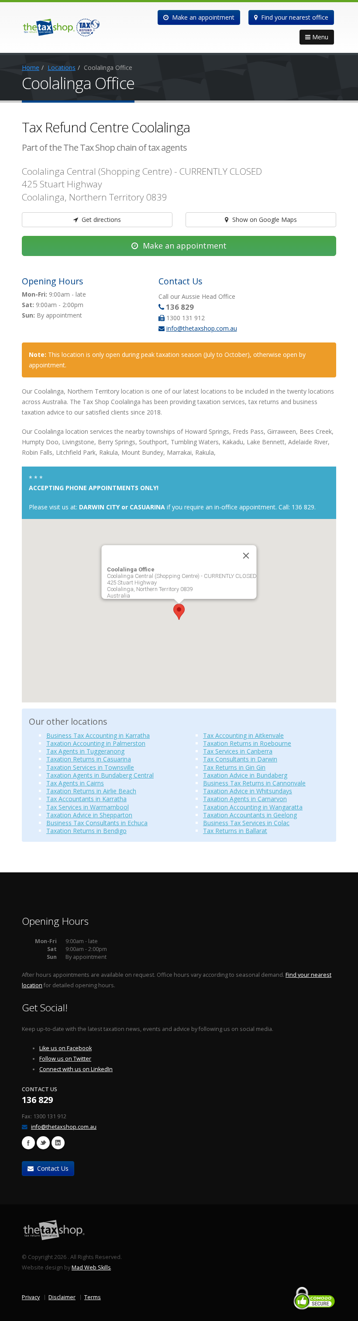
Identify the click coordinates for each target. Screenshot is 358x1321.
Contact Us (52, 1168)
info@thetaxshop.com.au (201, 328)
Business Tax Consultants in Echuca (97, 823)
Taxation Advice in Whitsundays (247, 791)
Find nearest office (293, 17)
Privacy (31, 1297)
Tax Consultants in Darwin (240, 759)
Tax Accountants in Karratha (86, 799)
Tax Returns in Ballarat (235, 830)
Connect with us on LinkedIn (76, 1069)
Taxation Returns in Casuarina (88, 759)
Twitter (43, 1142)
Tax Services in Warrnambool (87, 807)
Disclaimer (62, 1297)
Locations (62, 67)
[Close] (246, 555)
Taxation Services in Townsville (90, 767)
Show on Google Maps (264, 219)
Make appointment (202, 17)
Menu (319, 37)
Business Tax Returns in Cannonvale (254, 783)
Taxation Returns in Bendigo (86, 830)
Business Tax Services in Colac (246, 823)
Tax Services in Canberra (237, 751)
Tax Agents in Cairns (75, 783)
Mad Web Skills (91, 1267)
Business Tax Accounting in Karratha (98, 735)
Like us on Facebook (65, 1048)
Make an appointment (184, 245)
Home (30, 67)
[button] (179, 611)
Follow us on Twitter (65, 1058)
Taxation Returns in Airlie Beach (91, 791)
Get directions (100, 219)
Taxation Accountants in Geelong (250, 815)
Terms (92, 1297)
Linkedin (58, 1142)
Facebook (28, 1142)
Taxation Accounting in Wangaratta (253, 807)
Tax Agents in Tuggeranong (85, 751)
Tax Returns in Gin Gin (234, 767)
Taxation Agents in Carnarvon (245, 799)
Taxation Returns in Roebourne (247, 743)
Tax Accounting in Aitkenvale (243, 735)
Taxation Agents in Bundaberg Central (100, 775)
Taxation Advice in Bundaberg (245, 775)
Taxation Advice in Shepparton (89, 815)
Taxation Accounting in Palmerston (95, 743)
